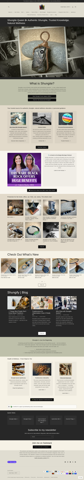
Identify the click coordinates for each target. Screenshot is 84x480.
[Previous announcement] (8, 1)
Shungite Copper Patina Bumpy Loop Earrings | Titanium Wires (24, 275)
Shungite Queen (13, 477)
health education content (41, 458)
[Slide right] (44, 281)
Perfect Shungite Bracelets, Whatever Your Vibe (32, 240)
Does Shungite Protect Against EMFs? (42, 96)
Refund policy (27, 477)
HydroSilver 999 (56, 419)
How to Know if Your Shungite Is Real (42, 420)
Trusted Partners (65, 140)
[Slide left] (39, 281)
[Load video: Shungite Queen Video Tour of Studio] (42, 52)
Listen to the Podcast (59, 170)
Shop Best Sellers (42, 147)
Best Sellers (10, 217)
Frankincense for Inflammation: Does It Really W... (41, 313)
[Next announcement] (76, 1)
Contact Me (41, 140)
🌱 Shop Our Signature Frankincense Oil (42, 399)
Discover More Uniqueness (17, 140)
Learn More (41, 389)
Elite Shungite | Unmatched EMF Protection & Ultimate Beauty (49, 218)
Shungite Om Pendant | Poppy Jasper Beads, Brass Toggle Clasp (42, 275)
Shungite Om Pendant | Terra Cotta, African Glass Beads (58, 275)
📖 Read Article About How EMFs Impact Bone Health (42, 190)
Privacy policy (33, 477)
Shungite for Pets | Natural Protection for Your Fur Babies (50, 240)
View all (42, 246)
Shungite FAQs (27, 419)
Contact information (54, 477)
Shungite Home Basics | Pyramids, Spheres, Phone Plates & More (31, 218)
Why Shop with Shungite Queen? (64, 312)
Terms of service (40, 477)
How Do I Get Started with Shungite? (42, 99)
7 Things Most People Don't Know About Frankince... (17, 312)
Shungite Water (13, 419)
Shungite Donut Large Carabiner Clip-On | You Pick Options (8, 275)
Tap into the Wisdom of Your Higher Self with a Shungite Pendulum (67, 241)
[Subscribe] (52, 436)
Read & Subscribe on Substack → (42, 446)
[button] (8, 7)
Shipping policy (46, 477)
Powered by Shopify (19, 477)
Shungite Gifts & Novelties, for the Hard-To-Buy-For (14, 240)
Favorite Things (70, 419)
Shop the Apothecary (18, 388)
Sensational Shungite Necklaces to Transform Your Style (68, 218)
